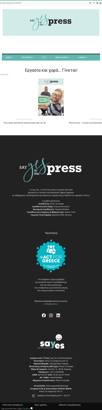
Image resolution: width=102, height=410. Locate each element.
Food (8, 57)
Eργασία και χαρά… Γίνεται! (51, 70)
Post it (6, 64)
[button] (90, 3)
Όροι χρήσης (41, 405)
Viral (23, 64)
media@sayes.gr (51, 304)
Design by (27, 408)
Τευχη (60, 64)
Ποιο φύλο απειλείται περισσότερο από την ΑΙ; (24, 123)
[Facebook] (93, 3)
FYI (43, 57)
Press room (61, 57)
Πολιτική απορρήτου (13, 405)
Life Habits (26, 57)
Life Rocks (41, 64)
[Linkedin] (100, 3)
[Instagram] (97, 3)
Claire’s (81, 57)
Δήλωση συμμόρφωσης (70, 405)
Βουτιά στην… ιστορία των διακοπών (85, 123)
